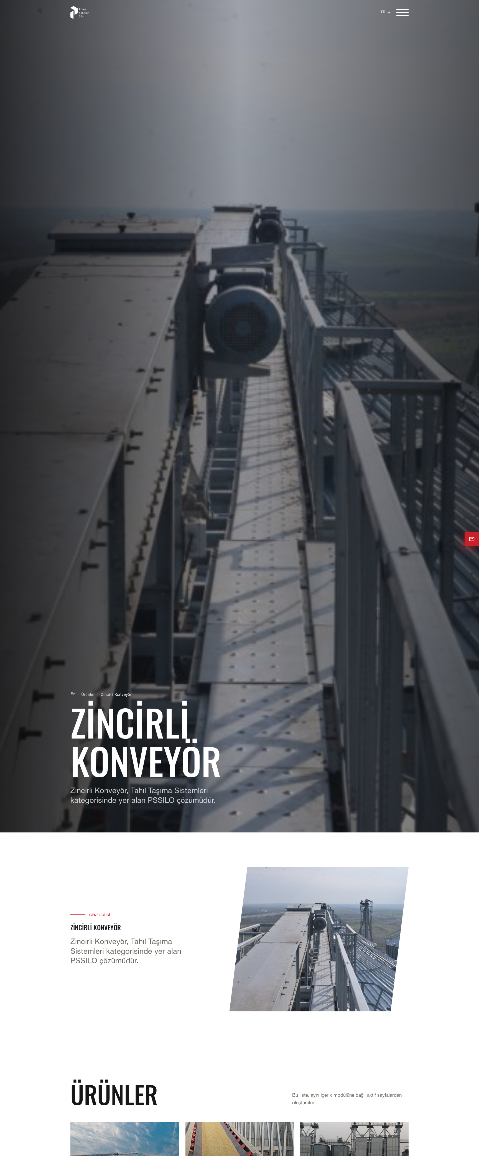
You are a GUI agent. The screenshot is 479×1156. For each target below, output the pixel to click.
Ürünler (88, 695)
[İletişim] (472, 539)
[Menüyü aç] (402, 12)
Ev (72, 694)
